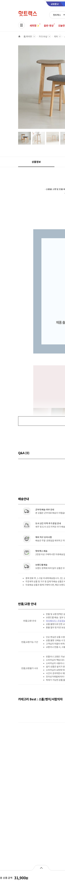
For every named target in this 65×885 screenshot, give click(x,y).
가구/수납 (43, 36)
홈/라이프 (28, 36)
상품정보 (36, 162)
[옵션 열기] (41, 867)
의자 (56, 36)
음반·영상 (49, 25)
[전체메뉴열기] (21, 25)
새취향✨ (34, 25)
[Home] (19, 36)
